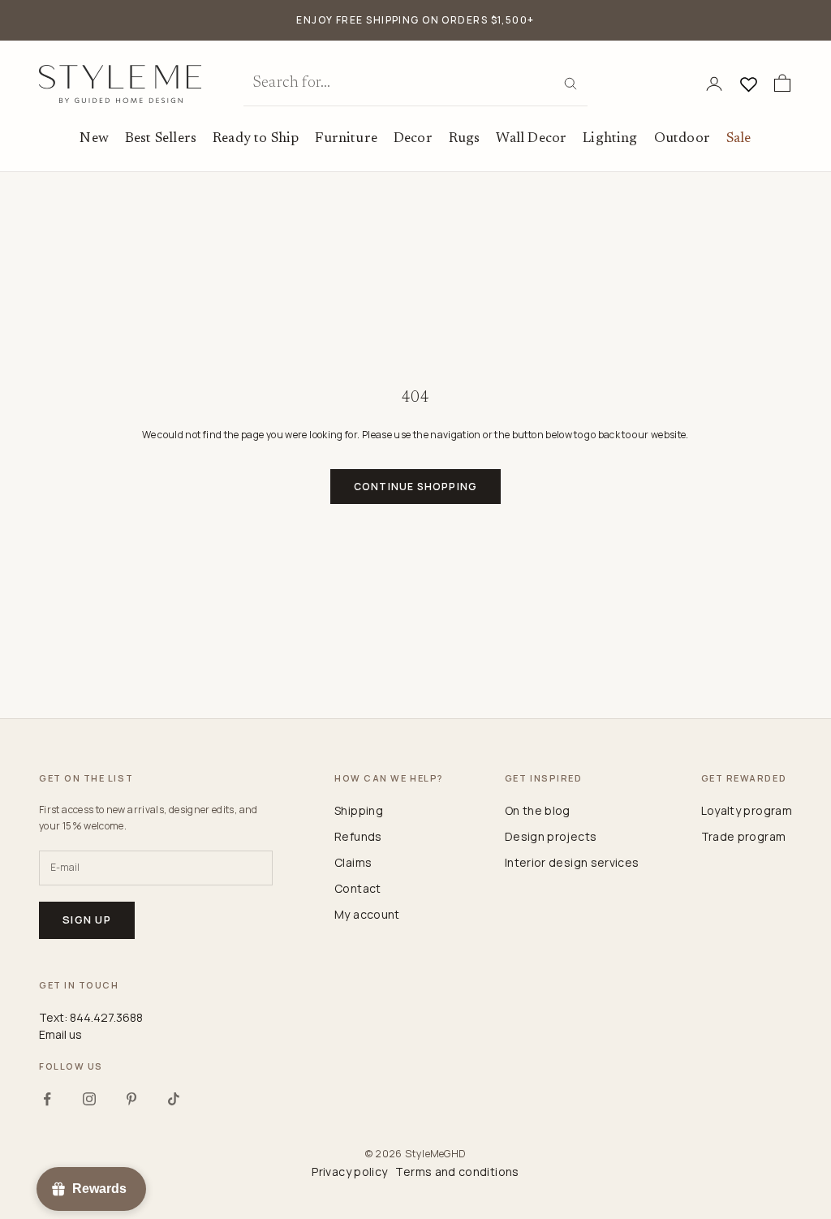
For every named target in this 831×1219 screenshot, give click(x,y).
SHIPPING (358, 810)
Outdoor (682, 138)
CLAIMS (353, 862)
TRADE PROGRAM (743, 836)
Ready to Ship (256, 138)
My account (367, 914)
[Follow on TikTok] (174, 1099)
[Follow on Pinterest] (131, 1099)
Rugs (464, 138)
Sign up (86, 919)
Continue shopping (415, 486)
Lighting (610, 138)
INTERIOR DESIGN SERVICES (572, 862)
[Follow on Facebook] (47, 1099)
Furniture (346, 138)
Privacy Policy (349, 1171)
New (94, 138)
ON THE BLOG (538, 810)
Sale (738, 138)
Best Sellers (160, 138)
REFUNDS (358, 836)
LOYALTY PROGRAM (746, 810)
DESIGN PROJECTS (550, 836)
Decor (413, 138)
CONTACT (357, 888)
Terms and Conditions (457, 1171)
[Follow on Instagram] (89, 1099)
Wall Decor (531, 138)
